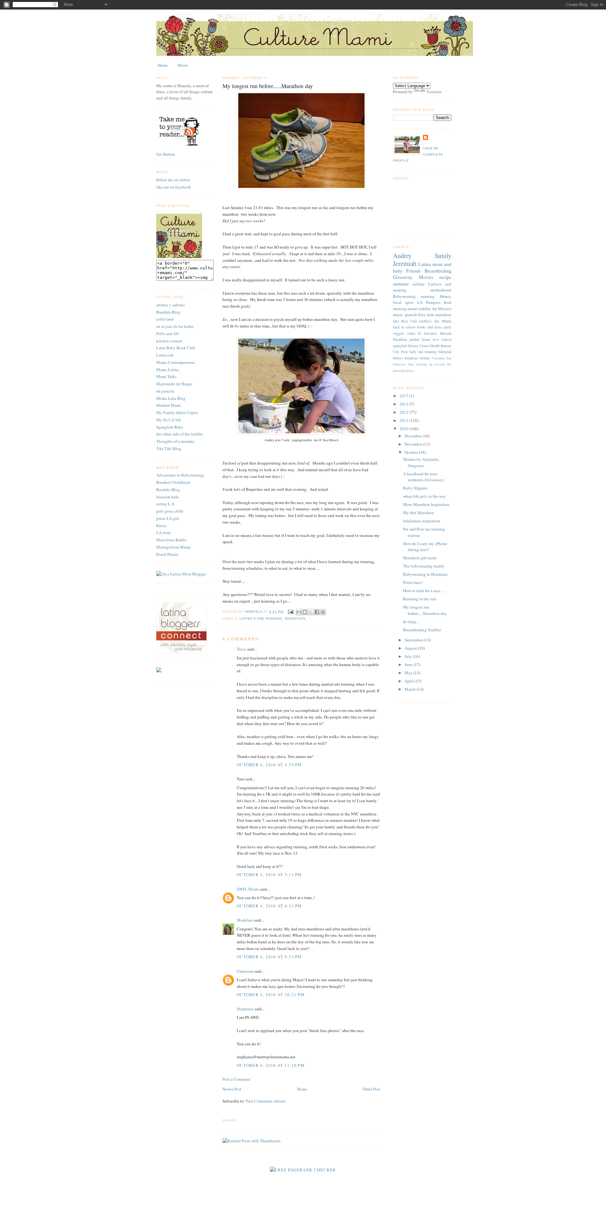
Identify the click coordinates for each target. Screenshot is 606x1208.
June (409, 664)
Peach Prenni (167, 554)
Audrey (402, 255)
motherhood (441, 290)
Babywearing (404, 296)
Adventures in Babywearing (180, 475)
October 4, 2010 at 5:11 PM (269, 874)
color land (165, 319)
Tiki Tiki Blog (168, 448)
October (412, 452)
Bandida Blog (168, 312)
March (411, 689)
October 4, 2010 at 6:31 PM (269, 906)
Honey (445, 296)
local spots (403, 302)
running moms (405, 308)
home (426, 339)
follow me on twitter (173, 180)
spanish (410, 314)
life (449, 364)
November (414, 444)
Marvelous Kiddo (171, 540)
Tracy (241, 649)
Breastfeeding (438, 270)
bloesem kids (167, 497)
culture (419, 284)
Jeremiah (404, 263)
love (436, 339)
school (446, 339)
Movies (426, 277)
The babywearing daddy (423, 566)
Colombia (438, 358)
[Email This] (299, 612)
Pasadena (400, 339)
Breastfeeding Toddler (422, 630)
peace (410, 370)
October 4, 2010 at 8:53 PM (269, 956)
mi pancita (165, 391)
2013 (404, 404)
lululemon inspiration (421, 521)
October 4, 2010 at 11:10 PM (271, 1065)
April (409, 681)
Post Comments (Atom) (265, 1101)
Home (163, 65)
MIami (446, 321)
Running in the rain (420, 599)
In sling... (411, 621)
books (421, 327)
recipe (445, 277)
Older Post (371, 1089)
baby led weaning (423, 351)
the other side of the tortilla (179, 434)
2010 (404, 428)
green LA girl (167, 518)
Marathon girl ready (420, 558)
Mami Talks (166, 376)
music (398, 314)
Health (435, 345)
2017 (404, 396)
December (414, 436)
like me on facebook (173, 187)
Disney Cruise (418, 345)
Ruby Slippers (415, 488)
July (409, 656)
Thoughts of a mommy (175, 441)
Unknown (245, 971)
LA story (163, 532)
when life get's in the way (424, 496)
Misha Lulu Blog (171, 398)
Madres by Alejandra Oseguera (421, 462)
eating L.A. (165, 504)
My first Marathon (418, 512)
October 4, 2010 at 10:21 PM (271, 994)
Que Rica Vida (405, 321)
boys (411, 364)
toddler (425, 308)
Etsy (422, 314)
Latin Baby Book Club (175, 348)
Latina (424, 264)
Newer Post (232, 1089)
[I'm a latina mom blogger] (181, 574)
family (443, 255)
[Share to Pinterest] (323, 612)
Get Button (165, 154)
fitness (398, 358)
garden (414, 339)
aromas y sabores (170, 305)
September (414, 640)
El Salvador (427, 333)
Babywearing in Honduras (425, 574)
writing (424, 358)
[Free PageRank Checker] (303, 1170)
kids (430, 314)
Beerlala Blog (168, 489)
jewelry (440, 364)
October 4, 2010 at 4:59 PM (269, 764)
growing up (424, 364)
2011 (404, 420)
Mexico (444, 308)
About (182, 65)
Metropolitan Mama (173, 547)
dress (438, 327)
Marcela (445, 333)
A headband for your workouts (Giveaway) (423, 477)
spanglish (400, 345)
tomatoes (411, 358)
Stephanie (245, 1009)
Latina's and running (261, 618)
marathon (295, 618)
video (411, 333)
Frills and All (167, 333)
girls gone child (169, 511)
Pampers (433, 302)
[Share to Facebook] (317, 612)
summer (401, 283)
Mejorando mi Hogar (174, 384)
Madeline (245, 920)
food (447, 302)
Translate (434, 91)
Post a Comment (236, 1079)
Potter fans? (413, 582)
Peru (404, 351)
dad (430, 327)
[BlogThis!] (305, 612)
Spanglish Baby (169, 427)
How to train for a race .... (424, 590)
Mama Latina (167, 369)
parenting (399, 370)
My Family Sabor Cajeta (177, 412)
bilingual (444, 351)
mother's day (429, 321)
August (411, 648)
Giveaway (403, 277)
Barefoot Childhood (173, 482)
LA (420, 302)
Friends (413, 270)
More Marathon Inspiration (426, 504)
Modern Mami (168, 405)
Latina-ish (165, 355)
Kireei (161, 525)
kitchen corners (169, 341)
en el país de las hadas (175, 326)
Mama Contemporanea (175, 362)
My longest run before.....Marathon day (425, 610)
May (409, 673)
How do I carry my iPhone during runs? (425, 547)
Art (434, 308)
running (428, 296)
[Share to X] (311, 612)
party (447, 327)
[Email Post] (290, 612)
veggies (398, 333)
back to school (404, 327)
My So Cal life (168, 420)
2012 (404, 412)
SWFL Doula (248, 889)
